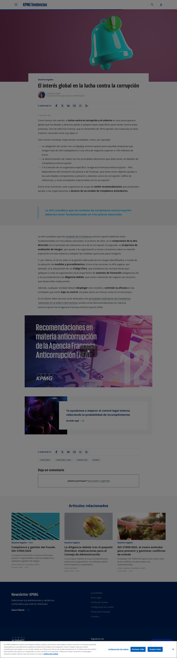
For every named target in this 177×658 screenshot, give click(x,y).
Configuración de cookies (118, 649)
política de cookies (51, 654)
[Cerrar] (173, 649)
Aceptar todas (155, 649)
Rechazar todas (138, 649)
